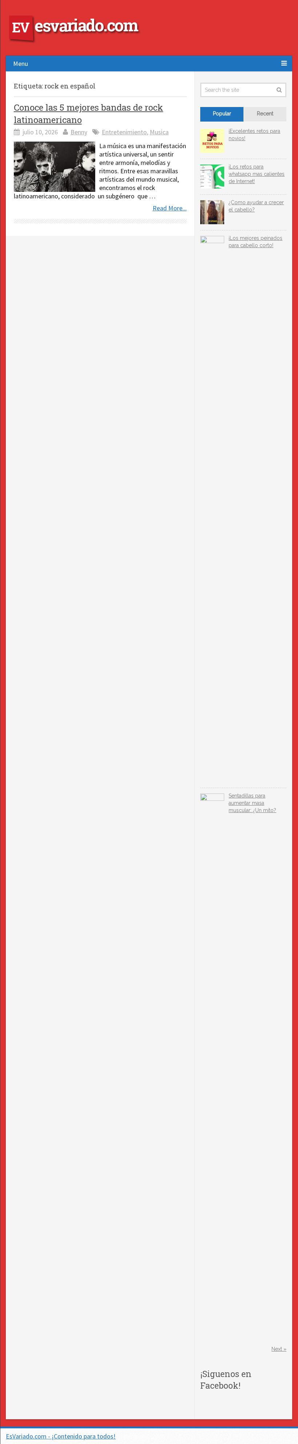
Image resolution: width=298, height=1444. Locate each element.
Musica (159, 132)
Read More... (170, 208)
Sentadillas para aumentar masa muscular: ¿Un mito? (252, 803)
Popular (222, 113)
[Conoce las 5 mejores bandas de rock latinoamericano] (54, 167)
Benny (79, 132)
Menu (20, 63)
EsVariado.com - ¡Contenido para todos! (61, 1436)
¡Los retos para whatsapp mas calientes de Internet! (257, 174)
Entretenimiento (124, 132)
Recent (265, 113)
